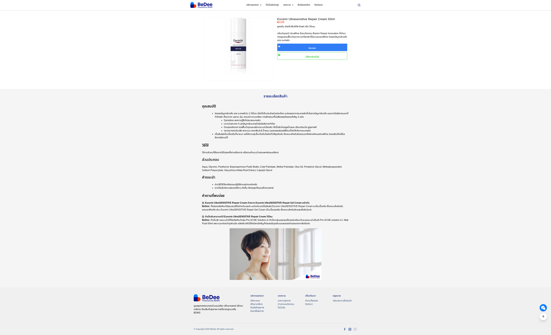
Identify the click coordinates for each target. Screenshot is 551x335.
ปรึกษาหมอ (255, 300)
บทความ (287, 5)
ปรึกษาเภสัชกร (256, 304)
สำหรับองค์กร (303, 5)
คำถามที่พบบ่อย (311, 300)
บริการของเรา (252, 5)
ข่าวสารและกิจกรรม (286, 304)
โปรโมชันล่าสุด (272, 5)
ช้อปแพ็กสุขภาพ (257, 311)
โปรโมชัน (281, 307)
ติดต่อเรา (318, 5)
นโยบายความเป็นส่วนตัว (342, 300)
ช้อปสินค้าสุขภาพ (257, 307)
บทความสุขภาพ (284, 300)
